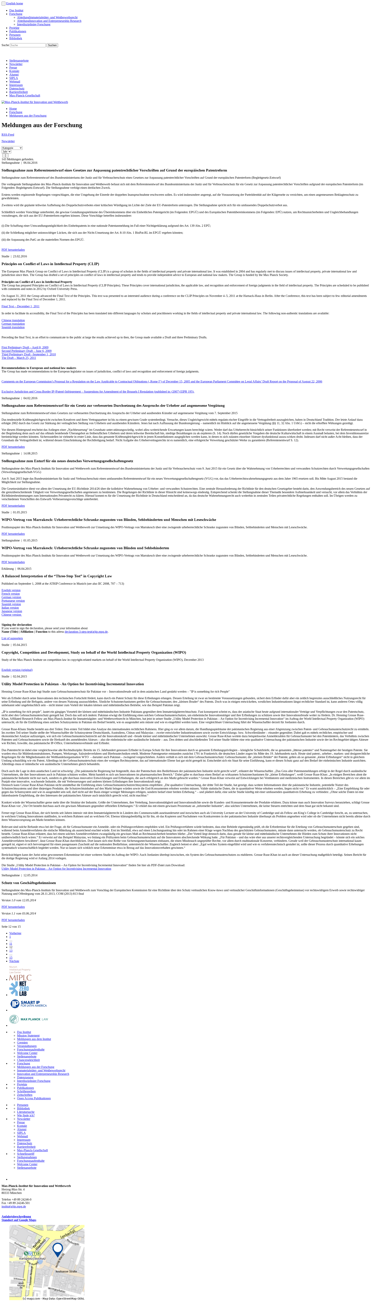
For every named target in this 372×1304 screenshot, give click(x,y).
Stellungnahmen (27, 1157)
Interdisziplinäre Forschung (33, 24)
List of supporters (12, 638)
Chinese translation (13, 320)
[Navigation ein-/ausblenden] (3, 4)
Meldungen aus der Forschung (27, 115)
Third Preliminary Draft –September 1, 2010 (29, 354)
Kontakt (14, 71)
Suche (6, 45)
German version (11, 597)
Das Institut (16, 10)
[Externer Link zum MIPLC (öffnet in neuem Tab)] (20, 979)
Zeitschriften (24, 1094)
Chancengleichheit (28, 1060)
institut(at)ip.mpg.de (14, 1206)
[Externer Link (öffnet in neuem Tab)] (46, 1299)
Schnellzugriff (25, 1153)
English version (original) (17, 669)
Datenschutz (16, 88)
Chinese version (12, 614)
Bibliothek (15, 38)
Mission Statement (28, 1035)
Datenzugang (25, 1077)
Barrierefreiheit (18, 92)
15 (10, 957)
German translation (13, 323)
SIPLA (13, 78)
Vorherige (15, 933)
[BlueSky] (14, 54)
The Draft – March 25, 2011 (19, 357)
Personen (15, 34)
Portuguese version (13, 600)
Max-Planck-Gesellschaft (24, 95)
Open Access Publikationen (34, 1098)
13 (10, 950)
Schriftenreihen (26, 1091)
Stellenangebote (19, 60)
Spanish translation (13, 327)
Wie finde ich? (26, 1115)
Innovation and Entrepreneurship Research (49, 20)
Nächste (14, 961)
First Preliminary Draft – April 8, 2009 (25, 347)
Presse (13, 67)
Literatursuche (25, 1112)
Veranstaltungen (27, 1046)
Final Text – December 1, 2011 (21, 306)
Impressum (16, 85)
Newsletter (15, 64)
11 (10, 943)
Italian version (10, 607)
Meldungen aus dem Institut (34, 1039)
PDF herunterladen (13, 249)
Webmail (14, 81)
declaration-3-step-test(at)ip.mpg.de (86, 631)
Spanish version (11, 604)
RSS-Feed (8, 134)
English (11, 3)
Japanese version (12, 611)
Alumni (14, 74)
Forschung (15, 14)
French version (11, 593)
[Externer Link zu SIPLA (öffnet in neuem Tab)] (28, 1010)
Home (13, 108)
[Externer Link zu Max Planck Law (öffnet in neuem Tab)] (28, 1025)
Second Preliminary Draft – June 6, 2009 (27, 351)
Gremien (22, 1042)
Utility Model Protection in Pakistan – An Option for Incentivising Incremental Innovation (56, 868)
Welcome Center (27, 1053)
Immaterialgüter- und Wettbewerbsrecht (47, 17)
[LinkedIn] (5, 54)
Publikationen (17, 31)
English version (11, 590)
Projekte (14, 27)
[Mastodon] (22, 54)
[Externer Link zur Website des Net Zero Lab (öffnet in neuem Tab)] (19, 994)
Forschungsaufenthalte (31, 1049)
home (19, 3)
